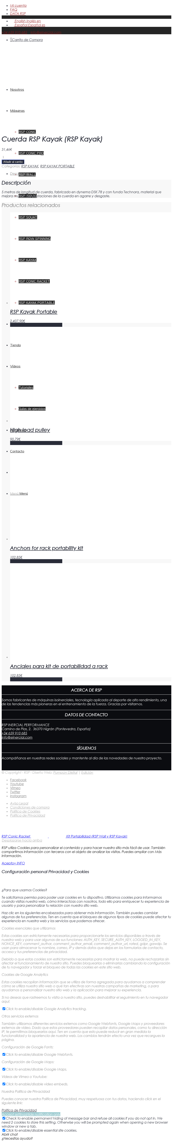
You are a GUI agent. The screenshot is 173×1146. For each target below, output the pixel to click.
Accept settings (14, 1114)
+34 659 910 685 (14, 32)
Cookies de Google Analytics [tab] (25, 974)
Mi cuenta (18, 5)
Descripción (19, 173)
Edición (87, 772)
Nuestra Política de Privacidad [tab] (26, 1091)
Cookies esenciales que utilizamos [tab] (28, 928)
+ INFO (19, 863)
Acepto (8, 863)
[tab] (90, 173)
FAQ (13, 9)
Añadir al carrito (13, 161)
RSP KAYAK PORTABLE (57, 166)
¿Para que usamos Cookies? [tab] (24, 890)
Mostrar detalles (49, 325)
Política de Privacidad (19, 1110)
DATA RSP (18, 13)
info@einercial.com (46, 32)
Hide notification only (43, 1114)
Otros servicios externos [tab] (20, 1016)
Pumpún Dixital (65, 772)
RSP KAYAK (30, 166)
